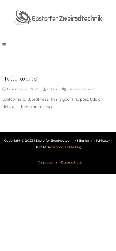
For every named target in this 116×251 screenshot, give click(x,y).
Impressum (47, 162)
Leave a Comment (83, 89)
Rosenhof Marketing (64, 147)
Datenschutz (71, 162)
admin (52, 89)
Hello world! (20, 79)
